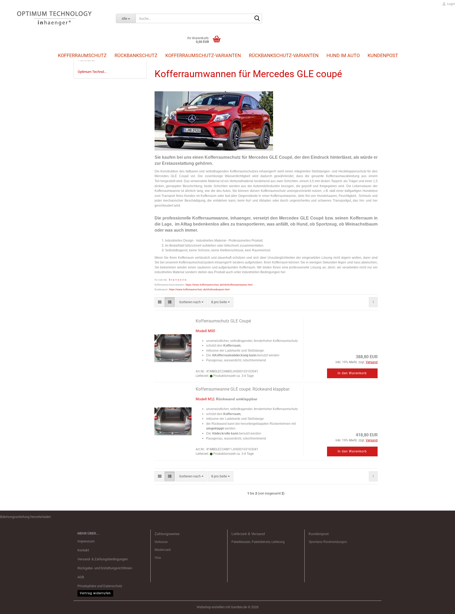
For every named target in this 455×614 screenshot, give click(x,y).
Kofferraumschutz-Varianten (203, 55)
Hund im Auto (343, 55)
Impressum (86, 541)
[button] (160, 302)
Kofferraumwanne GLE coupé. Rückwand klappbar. (243, 389)
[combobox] (191, 302)
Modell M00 (205, 331)
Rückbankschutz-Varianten (284, 55)
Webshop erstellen (211, 607)
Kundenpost (383, 55)
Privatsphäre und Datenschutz (99, 586)
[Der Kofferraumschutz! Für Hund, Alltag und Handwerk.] (54, 18)
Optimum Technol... (92, 72)
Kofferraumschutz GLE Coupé (223, 320)
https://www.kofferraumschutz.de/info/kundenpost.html (199, 289)
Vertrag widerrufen (95, 593)
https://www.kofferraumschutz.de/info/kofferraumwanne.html (219, 284)
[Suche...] (257, 18)
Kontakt (83, 550)
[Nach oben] (440, 606)
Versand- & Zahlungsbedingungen (102, 559)
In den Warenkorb (352, 373)
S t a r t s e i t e (177, 279)
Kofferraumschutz (82, 55)
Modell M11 (205, 399)
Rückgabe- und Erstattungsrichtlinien (104, 568)
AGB (80, 577)
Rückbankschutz (136, 55)
